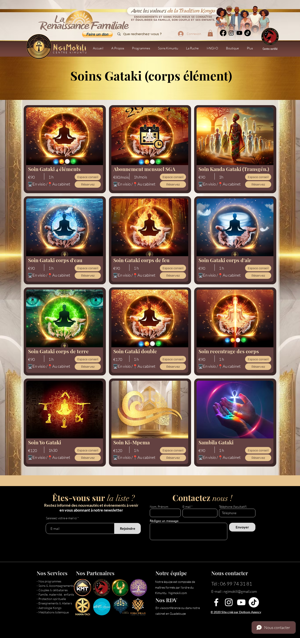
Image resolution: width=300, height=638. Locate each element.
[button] (210, 33)
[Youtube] (239, 33)
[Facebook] (223, 33)
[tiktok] (247, 33)
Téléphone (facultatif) (233, 506)
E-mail (187, 506)
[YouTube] (241, 602)
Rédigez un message (164, 520)
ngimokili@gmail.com (240, 591)
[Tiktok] (254, 602)
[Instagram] (231, 33)
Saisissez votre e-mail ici (61, 518)
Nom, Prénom (159, 506)
